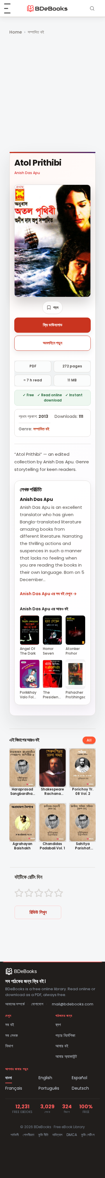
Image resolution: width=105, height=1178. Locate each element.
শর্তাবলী (14, 1134)
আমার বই (61, 1046)
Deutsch (80, 1088)
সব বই (9, 1025)
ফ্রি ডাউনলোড (52, 325)
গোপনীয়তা (28, 1134)
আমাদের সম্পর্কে (14, 1004)
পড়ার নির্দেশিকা (65, 1035)
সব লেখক (11, 1035)
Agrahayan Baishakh (22, 846)
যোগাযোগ (37, 1004)
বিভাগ (9, 1046)
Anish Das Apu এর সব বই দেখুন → (48, 594)
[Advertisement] (52, 93)
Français (13, 1088)
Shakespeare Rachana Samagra (52, 791)
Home (15, 32)
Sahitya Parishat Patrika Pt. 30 (83, 846)
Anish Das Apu (27, 172)
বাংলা (8, 1078)
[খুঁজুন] (92, 8)
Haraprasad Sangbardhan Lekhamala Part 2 (22, 791)
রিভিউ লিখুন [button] (38, 912)
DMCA (71, 1134)
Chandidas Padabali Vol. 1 (52, 846)
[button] (52, 307)
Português (48, 1088)
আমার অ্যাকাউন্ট (66, 1056)
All (89, 740)
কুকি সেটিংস (87, 1134)
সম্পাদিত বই (36, 32)
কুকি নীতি (43, 1134)
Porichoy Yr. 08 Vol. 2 (82, 791)
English (45, 1078)
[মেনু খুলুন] (10, 8)
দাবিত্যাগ (57, 1134)
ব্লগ (58, 1025)
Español (79, 1078)
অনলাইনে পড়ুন (52, 343)
